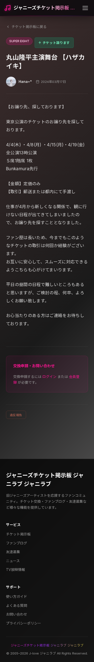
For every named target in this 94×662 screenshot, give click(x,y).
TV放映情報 (15, 569)
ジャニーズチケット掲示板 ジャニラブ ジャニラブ (45, 479)
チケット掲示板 (18, 534)
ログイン (49, 376)
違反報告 (16, 415)
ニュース (13, 561)
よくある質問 (16, 605)
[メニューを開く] (85, 8)
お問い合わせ (16, 614)
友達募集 (13, 552)
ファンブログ (16, 543)
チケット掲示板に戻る (29, 26)
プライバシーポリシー (23, 623)
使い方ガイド (16, 596)
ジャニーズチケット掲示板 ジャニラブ (46, 8)
